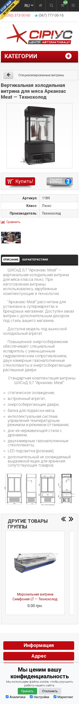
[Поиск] (51, 6)
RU (27, 5)
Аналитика (17, 697)
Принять (27, 691)
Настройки (41, 697)
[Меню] (73, 6)
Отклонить (50, 691)
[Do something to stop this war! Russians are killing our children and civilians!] (10, 10)
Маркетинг (65, 697)
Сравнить (13, 222)
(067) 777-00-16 (51, 15)
